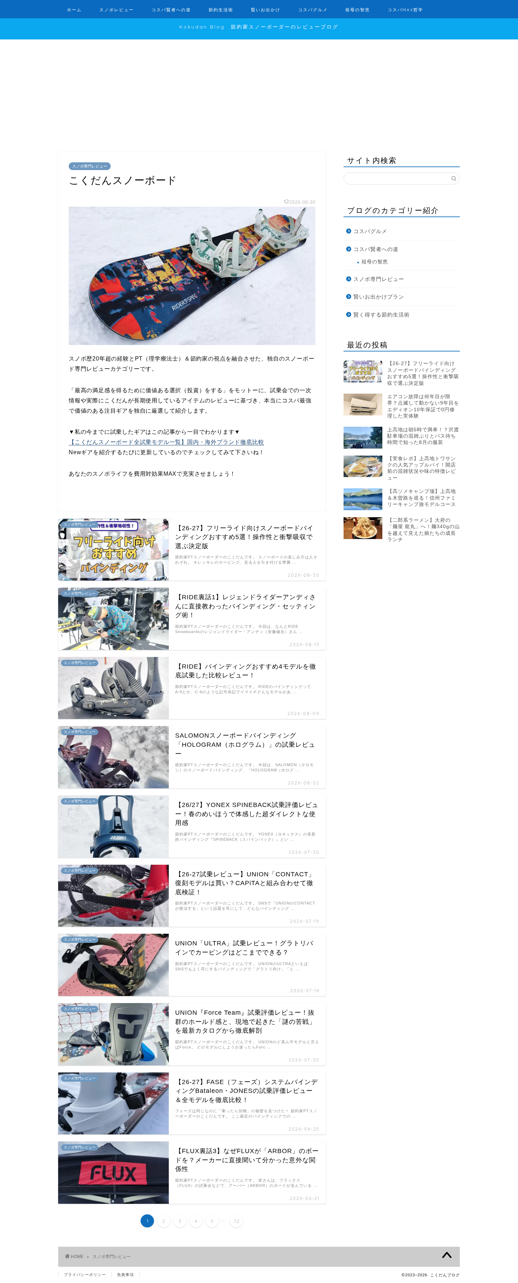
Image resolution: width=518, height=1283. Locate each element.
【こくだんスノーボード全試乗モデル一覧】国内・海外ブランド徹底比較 (166, 442)
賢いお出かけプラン (378, 297)
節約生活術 (221, 9)
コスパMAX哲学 (405, 9)
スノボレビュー (116, 9)
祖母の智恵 (357, 9)
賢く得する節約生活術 (381, 315)
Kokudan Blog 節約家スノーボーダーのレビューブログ (259, 27)
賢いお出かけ (265, 9)
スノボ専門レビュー (89, 166)
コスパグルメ (313, 9)
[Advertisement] (259, 92)
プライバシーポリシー (85, 1274)
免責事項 (125, 1274)
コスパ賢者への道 (171, 9)
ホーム (74, 9)
